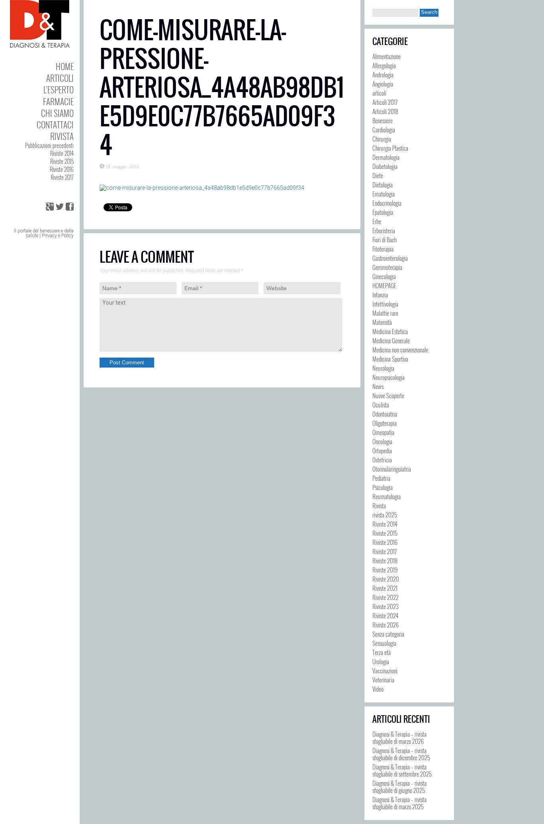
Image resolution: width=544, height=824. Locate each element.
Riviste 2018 (384, 560)
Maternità (382, 322)
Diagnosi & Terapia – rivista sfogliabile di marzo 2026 (399, 737)
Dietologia (382, 184)
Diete (377, 175)
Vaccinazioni (384, 670)
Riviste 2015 (62, 161)
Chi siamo (57, 113)
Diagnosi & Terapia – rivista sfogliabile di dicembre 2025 (401, 754)
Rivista (62, 136)
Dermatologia (385, 157)
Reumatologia (386, 496)
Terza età (381, 652)
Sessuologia (384, 643)
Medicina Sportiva (390, 358)
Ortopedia (382, 450)
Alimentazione (386, 56)
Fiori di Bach (384, 239)
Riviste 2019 (384, 569)
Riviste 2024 (385, 615)
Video (378, 688)
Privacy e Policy (58, 235)
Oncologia (382, 441)
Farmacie (58, 101)
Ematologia (383, 193)
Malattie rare (385, 313)
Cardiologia (383, 129)
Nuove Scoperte (388, 395)
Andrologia (382, 74)
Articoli (60, 78)
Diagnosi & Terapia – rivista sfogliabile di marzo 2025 (399, 803)
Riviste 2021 (384, 588)
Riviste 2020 (385, 578)
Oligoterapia (384, 423)
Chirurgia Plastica (390, 148)
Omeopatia (383, 432)
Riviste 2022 (385, 597)
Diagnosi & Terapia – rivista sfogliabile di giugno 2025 (399, 787)
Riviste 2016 (62, 169)
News (378, 386)
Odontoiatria (384, 413)
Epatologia (382, 212)
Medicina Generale (391, 340)
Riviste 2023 (385, 606)
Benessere (382, 120)
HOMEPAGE (384, 285)
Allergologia (384, 65)
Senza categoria (388, 633)
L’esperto (58, 89)
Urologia (380, 661)
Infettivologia (385, 303)
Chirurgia (381, 138)
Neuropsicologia (388, 377)
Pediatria (381, 478)
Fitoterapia (382, 248)
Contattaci (55, 124)
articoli (379, 92)
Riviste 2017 (62, 177)
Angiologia (382, 83)
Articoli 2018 (385, 111)
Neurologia (383, 368)
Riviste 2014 (62, 153)
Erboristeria (383, 230)
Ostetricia (382, 459)
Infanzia (380, 294)
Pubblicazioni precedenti (49, 145)
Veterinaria (383, 679)
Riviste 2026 (385, 624)
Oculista (380, 404)
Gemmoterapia (387, 267)
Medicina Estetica (390, 331)
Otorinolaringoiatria (391, 468)
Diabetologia (384, 166)
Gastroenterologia (390, 258)
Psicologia (382, 487)
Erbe (376, 221)
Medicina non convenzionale (400, 349)
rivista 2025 (384, 514)
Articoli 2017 (384, 102)
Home (65, 66)
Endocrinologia (386, 203)
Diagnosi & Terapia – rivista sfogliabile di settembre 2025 (402, 770)
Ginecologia (384, 276)
